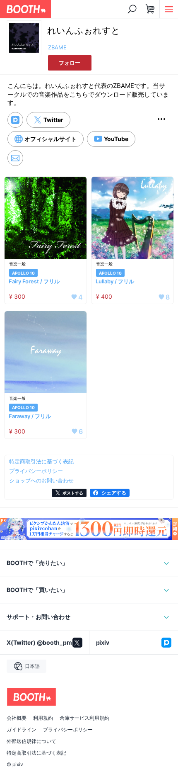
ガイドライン (21, 729)
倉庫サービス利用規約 (84, 718)
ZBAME (57, 47)
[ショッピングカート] (150, 9)
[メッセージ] (15, 158)
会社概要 (16, 718)
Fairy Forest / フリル (34, 281)
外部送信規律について (31, 741)
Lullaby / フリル (115, 281)
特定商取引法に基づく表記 (36, 752)
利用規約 (43, 718)
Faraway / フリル (30, 416)
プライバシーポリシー (68, 729)
